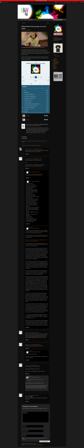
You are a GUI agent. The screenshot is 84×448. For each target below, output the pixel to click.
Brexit (34, 141)
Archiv (25, 19)
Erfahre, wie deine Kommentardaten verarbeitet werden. (34, 444)
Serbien (54, 66)
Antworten (27, 168)
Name (24, 426)
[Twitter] (44, 119)
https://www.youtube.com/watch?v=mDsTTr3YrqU (33, 175)
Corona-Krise (55, 62)
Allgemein (55, 59)
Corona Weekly (55, 61)
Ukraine (54, 67)
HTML (41, 132)
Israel (54, 65)
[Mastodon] (45, 115)
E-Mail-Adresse (25, 431)
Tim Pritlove (30, 141)
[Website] (44, 115)
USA (54, 68)
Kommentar (25, 412)
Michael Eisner (27, 344)
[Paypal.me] (47, 115)
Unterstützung (57, 39)
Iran (54, 64)
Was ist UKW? (30, 19)
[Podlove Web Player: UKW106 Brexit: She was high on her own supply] (35, 87)
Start (22, 19)
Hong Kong (55, 63)
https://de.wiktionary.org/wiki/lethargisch (35, 165)
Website (24, 435)
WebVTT (44, 132)
